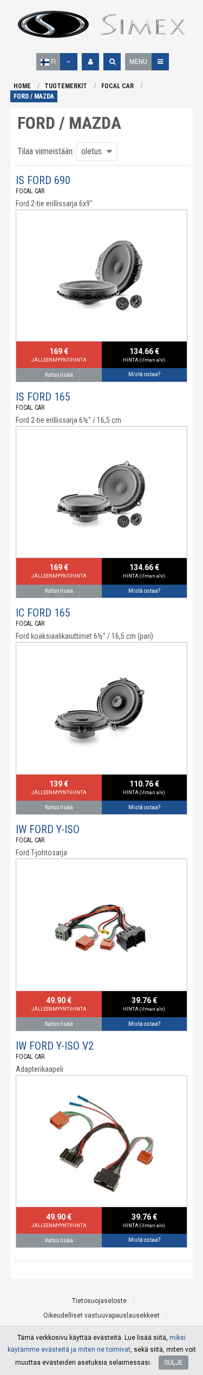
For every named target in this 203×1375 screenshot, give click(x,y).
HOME (22, 86)
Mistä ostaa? (144, 374)
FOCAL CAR (117, 86)
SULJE (173, 1362)
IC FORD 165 (43, 612)
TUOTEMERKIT (65, 86)
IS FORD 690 (43, 180)
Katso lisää (59, 375)
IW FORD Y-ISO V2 (55, 1045)
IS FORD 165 (43, 396)
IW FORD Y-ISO (48, 829)
